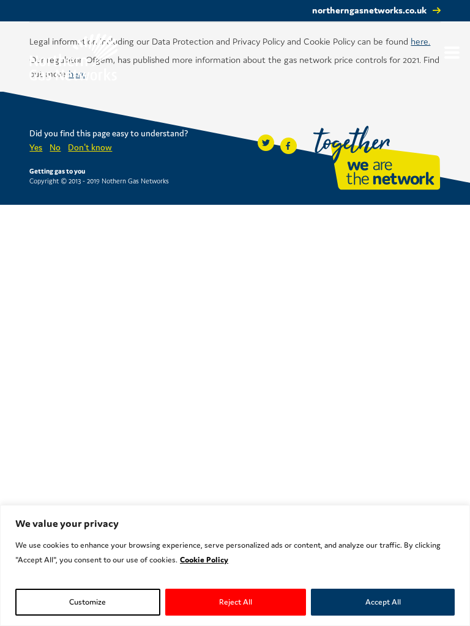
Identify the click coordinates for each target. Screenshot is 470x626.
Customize (87, 602)
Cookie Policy (204, 559)
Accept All (383, 602)
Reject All (235, 602)
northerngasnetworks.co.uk (369, 10)
